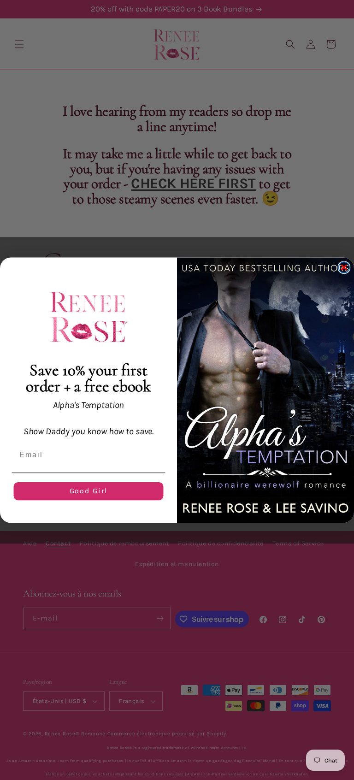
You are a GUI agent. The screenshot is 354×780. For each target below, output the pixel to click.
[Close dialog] (344, 267)
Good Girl (89, 490)
